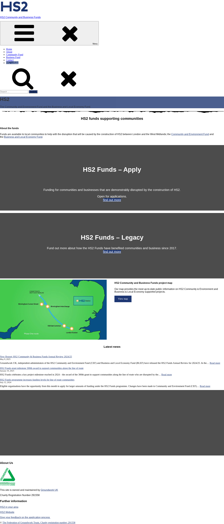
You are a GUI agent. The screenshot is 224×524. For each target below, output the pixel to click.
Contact (10, 60)
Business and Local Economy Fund (23, 137)
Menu (95, 44)
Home (9, 49)
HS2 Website (7, 512)
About (9, 52)
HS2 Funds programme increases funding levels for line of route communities (37, 379)
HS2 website (12, 63)
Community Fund (14, 54)
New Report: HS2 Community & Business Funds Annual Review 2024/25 (36, 356)
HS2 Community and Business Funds (20, 17)
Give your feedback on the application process (25, 517)
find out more (112, 200)
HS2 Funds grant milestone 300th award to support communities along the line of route (42, 368)
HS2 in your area (9, 507)
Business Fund (13, 57)
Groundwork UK (49, 490)
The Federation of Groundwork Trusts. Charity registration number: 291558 (38, 522)
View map (123, 298)
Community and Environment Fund (190, 134)
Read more (215, 363)
